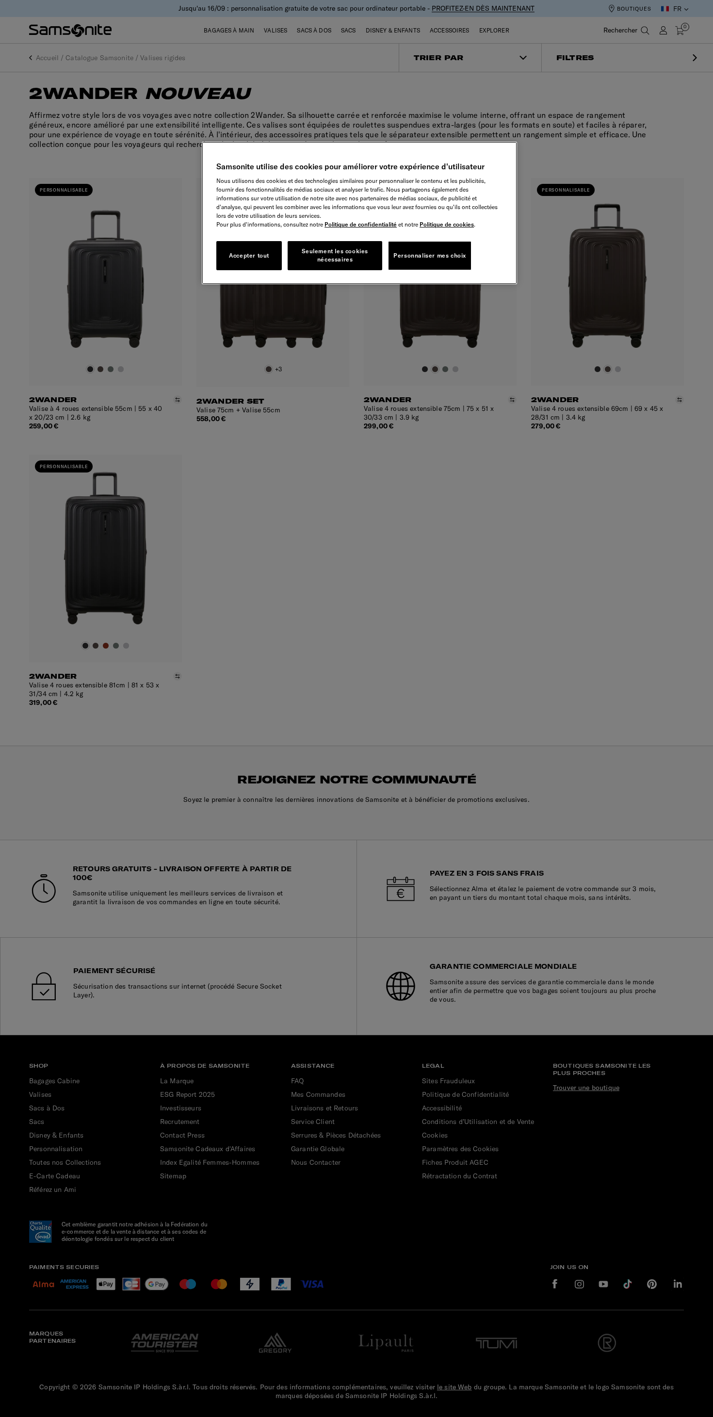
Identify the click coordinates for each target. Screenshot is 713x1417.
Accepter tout (249, 255)
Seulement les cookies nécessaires (335, 255)
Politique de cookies (447, 224)
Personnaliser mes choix (429, 255)
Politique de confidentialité (360, 224)
